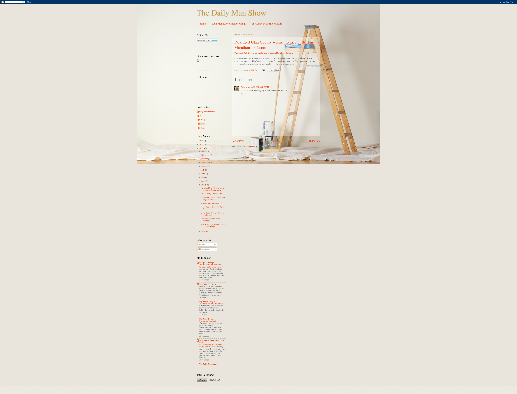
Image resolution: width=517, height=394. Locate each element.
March (204, 185)
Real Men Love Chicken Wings (229, 23)
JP (200, 116)
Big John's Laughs (207, 302)
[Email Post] (263, 70)
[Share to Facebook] (275, 70)
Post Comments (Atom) (251, 146)
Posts (202, 245)
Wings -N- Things (206, 263)
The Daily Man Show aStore (266, 23)
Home (203, 23)
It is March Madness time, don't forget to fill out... (213, 199)
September (205, 163)
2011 (201, 148)
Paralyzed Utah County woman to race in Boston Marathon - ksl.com (263, 53)
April (203, 181)
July (203, 170)
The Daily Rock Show (208, 364)
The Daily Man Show (231, 12)
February (205, 231)
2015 (201, 141)
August (204, 166)
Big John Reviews (206, 319)
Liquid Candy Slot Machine (211, 194)
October (204, 159)
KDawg (202, 120)
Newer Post (238, 141)
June (203, 174)
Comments (204, 249)
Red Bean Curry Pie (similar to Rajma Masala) (210, 346)
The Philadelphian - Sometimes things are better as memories (210, 266)
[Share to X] (273, 70)
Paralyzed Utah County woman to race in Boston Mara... (213, 189)
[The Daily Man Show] (204, 70)
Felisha (244, 87)
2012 (201, 144)
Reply (243, 94)
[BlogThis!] (270, 70)
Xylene (202, 128)
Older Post (314, 141)
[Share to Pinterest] (278, 70)
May (203, 177)
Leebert (202, 124)
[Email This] (268, 70)
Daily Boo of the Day (207, 112)
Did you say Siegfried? (207, 321)
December (205, 151)
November (205, 155)
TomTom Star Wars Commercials (211, 304)
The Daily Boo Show (207, 284)
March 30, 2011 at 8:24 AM (258, 87)
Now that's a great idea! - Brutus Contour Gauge (213, 225)
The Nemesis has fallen (210, 203)
